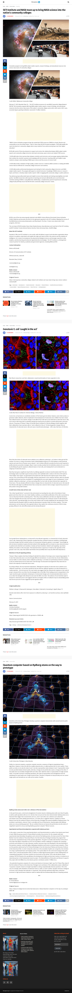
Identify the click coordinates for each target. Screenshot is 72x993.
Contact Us (67, 990)
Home (4, 6)
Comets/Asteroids (30, 285)
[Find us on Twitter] (7, 982)
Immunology (18, 325)
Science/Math (13, 287)
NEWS (7, 6)
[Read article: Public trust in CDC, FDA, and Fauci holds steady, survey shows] (50, 641)
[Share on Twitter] (5, 64)
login (7, 316)
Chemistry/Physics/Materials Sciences (38, 893)
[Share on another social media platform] (5, 81)
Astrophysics (22, 285)
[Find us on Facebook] (4, 982)
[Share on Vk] (5, 78)
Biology (14, 624)
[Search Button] (68, 2)
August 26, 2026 (59, 306)
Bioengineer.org (6, 990)
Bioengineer (10, 16)
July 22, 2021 (36, 644)
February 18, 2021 (18, 16)
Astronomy (15, 285)
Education (38, 285)
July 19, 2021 (61, 648)
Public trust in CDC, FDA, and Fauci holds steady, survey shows (60, 640)
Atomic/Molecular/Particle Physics (20, 893)
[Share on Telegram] (5, 74)
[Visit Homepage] (36, 2)
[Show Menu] (3, 2)
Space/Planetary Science (23, 287)
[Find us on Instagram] (11, 982)
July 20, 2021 (58, 643)
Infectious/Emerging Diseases (24, 624)
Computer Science (52, 893)
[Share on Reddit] (5, 71)
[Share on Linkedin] (5, 67)
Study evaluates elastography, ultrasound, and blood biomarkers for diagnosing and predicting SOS (12, 920)
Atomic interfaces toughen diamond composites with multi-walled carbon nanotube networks (38, 304)
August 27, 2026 (14, 306)
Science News (12, 6)
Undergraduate (42, 287)
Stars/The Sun (34, 287)
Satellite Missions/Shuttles (56, 285)
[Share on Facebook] (5, 61)
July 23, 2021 (14, 644)
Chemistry (18, 6)
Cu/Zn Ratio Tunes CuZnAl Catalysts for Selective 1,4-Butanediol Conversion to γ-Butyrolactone (56, 311)
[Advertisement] (39, 61)
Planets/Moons (45, 285)
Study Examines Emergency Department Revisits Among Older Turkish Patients (27, 938)
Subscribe (58, 948)
